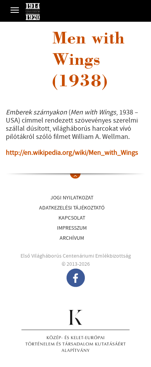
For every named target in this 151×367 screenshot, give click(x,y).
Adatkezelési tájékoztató (72, 207)
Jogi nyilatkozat (71, 197)
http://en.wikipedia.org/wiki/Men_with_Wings (72, 152)
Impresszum (72, 228)
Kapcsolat (71, 218)
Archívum (72, 238)
